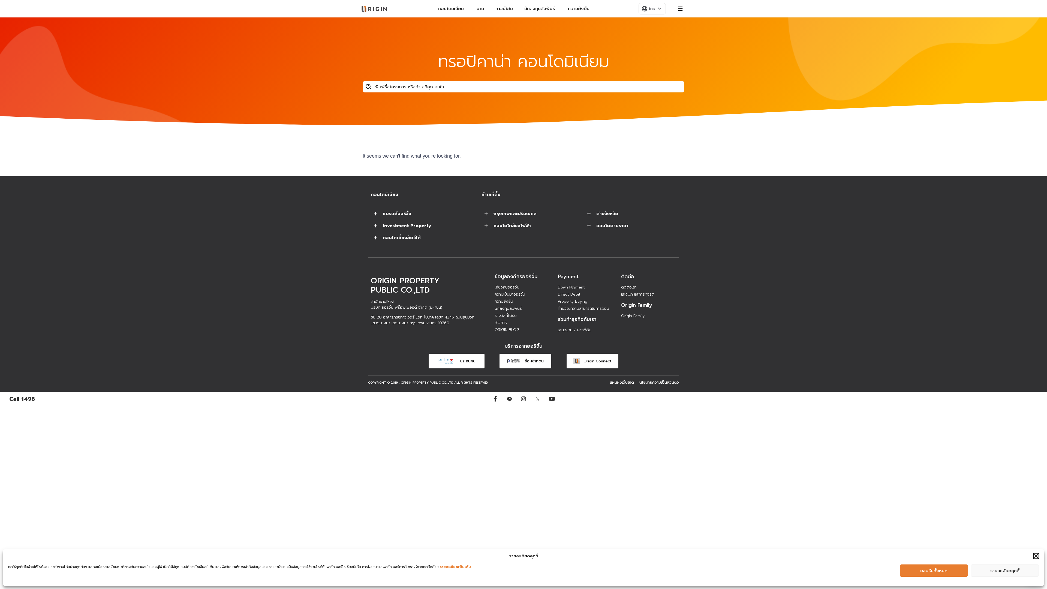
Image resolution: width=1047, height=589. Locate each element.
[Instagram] (523, 399)
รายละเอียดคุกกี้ (1004, 571)
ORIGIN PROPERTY (415, 382)
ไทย (652, 9)
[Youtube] (551, 399)
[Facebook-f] (495, 399)
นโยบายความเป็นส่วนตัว (659, 382)
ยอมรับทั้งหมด (933, 571)
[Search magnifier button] (368, 87)
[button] (1036, 556)
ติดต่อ (627, 276)
